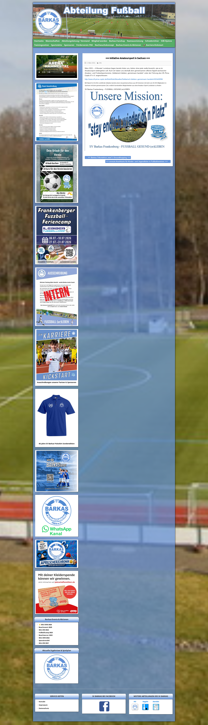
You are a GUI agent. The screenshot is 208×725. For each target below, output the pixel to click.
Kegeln (145, 701)
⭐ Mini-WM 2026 (45, 624)
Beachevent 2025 (45, 627)
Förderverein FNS (84, 45)
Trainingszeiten (41, 45)
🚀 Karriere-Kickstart (153, 45)
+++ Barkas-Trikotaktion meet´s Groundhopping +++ (107, 157)
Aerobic (156, 701)
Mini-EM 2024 (44, 630)
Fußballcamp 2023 (46, 632)
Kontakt (42, 701)
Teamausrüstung (135, 41)
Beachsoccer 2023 (45, 635)
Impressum (43, 705)
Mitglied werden (99, 41)
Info (100, 63)
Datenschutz (44, 708)
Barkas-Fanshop (117, 41)
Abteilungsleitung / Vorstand (76, 41)
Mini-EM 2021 (44, 643)
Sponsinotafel (44, 640)
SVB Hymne (166, 41)
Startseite (39, 41)
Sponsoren (69, 45)
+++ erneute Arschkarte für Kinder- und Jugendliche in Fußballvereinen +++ (138, 161)
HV (135, 701)
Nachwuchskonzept (104, 45)
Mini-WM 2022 (44, 638)
